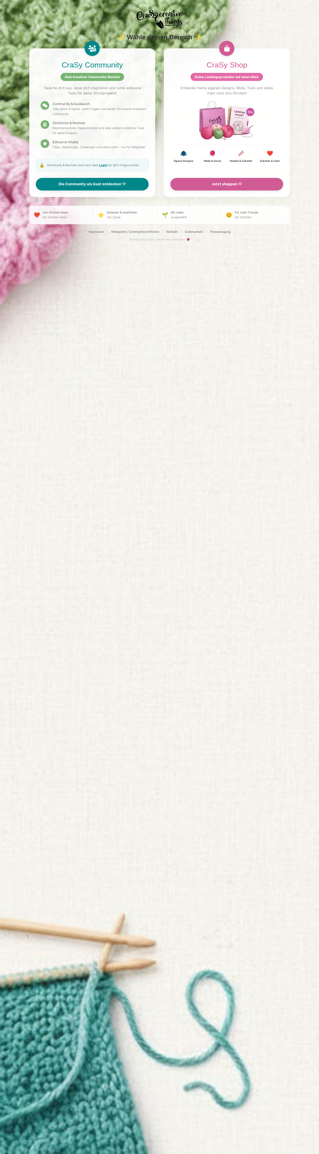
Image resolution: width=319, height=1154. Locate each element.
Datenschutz (194, 231)
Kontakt (172, 231)
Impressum (96, 231)
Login (103, 165)
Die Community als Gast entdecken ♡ (92, 184)
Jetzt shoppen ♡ (227, 184)
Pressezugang (220, 231)
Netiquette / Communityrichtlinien (135, 231)
